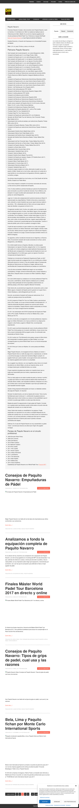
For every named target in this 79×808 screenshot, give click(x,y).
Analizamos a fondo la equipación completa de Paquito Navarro (26, 543)
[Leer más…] (8, 525)
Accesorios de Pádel (18, 573)
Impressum (68, 805)
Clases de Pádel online (19, 528)
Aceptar (45, 801)
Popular (56, 31)
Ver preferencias (70, 801)
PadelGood (15, 12)
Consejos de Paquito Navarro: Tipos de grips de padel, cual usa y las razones (26, 657)
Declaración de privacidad (59, 805)
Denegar (57, 801)
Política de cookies (49, 805)
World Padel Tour (17, 639)
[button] (76, 786)
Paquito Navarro (29, 528)
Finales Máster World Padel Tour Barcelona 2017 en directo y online (26, 588)
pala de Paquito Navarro (14, 38)
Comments (70, 31)
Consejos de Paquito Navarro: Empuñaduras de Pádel (25, 479)
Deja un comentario (43, 488)
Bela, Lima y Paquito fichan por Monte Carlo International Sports (25, 724)
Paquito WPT (42, 464)
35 (33, 794)
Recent (63, 31)
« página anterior (10, 794)
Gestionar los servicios (44, 797)
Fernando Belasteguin (29, 639)
